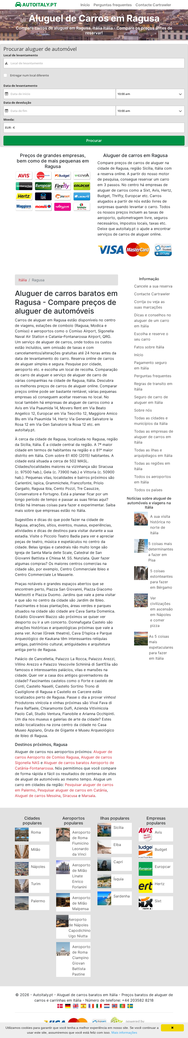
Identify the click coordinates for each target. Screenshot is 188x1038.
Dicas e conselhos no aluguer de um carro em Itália (152, 320)
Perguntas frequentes (113, 5)
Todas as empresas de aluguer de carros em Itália (153, 436)
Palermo (38, 901)
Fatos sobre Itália (149, 347)
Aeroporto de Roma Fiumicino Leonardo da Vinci (81, 843)
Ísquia (118, 879)
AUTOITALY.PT (39, 5)
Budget (161, 849)
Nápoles (38, 866)
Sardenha (121, 896)
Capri (118, 861)
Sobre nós (143, 410)
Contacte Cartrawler (153, 5)
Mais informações (124, 1032)
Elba (117, 844)
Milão (35, 849)
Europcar (163, 866)
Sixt (158, 901)
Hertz (160, 883)
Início (85, 5)
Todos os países (148, 490)
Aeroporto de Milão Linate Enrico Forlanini (81, 876)
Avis (158, 832)
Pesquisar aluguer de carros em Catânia (72, 790)
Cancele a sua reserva (153, 286)
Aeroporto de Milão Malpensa (81, 903)
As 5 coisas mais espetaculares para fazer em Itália (161, 647)
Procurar (94, 140)
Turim (36, 883)
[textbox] (94, 63)
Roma (36, 832)
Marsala (88, 795)
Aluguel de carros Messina (38, 795)
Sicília (118, 827)
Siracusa (70, 795)
